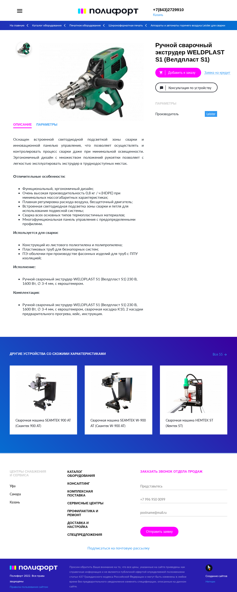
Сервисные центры (85, 503)
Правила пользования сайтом (29, 587)
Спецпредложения (84, 534)
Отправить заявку (159, 531)
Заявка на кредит (217, 72)
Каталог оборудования (47, 25)
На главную (17, 25)
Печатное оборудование (85, 25)
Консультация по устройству (185, 88)
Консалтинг (78, 483)
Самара (15, 494)
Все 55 (220, 354)
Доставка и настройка (78, 525)
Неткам (210, 581)
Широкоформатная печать (126, 25)
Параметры (46, 124)
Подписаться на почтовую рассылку (118, 548)
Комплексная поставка (80, 493)
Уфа (13, 486)
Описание (22, 124)
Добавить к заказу (177, 72)
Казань (158, 15)
